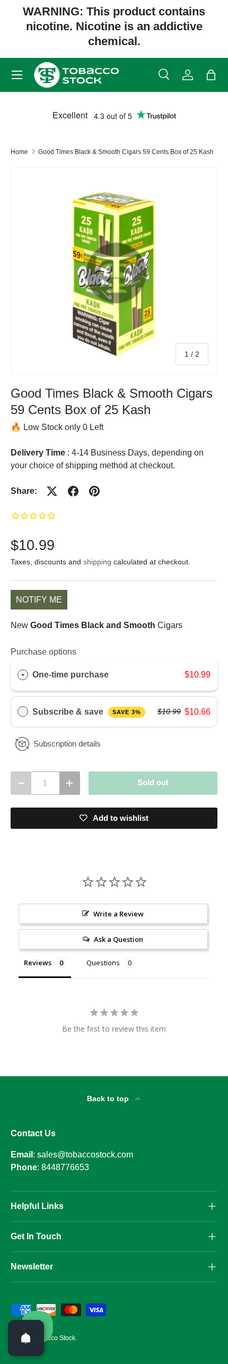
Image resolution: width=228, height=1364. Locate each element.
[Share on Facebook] (73, 491)
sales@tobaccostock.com (85, 1154)
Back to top (109, 1098)
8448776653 (65, 1167)
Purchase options (43, 651)
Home (19, 152)
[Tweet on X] (52, 491)
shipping (97, 561)
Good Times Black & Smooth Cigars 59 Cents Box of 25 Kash (126, 152)
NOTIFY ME (39, 599)
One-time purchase (70, 674)
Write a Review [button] (118, 914)
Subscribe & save (86, 711)
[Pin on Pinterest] (94, 491)
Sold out (153, 782)
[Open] (26, 1338)
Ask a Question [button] (118, 939)
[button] (211, 75)
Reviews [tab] (37, 962)
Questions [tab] (103, 962)
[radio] (22, 675)
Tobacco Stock (54, 1338)
